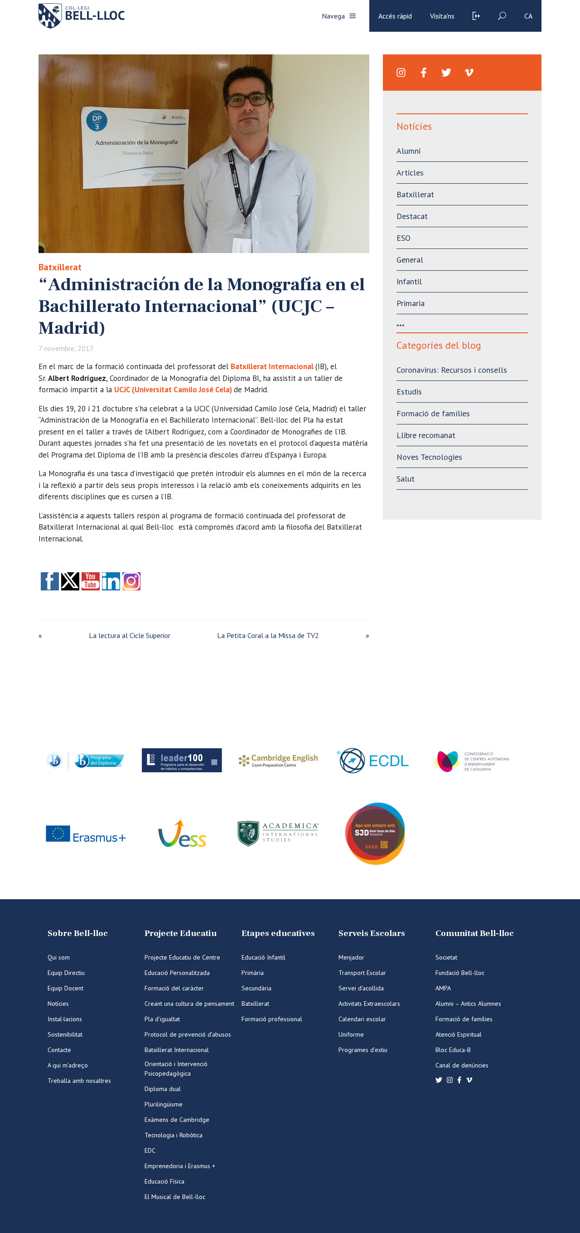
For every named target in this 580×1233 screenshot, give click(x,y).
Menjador (351, 957)
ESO (403, 238)
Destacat (412, 216)
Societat (446, 957)
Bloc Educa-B (453, 1050)
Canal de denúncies (461, 1065)
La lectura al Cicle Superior (129, 635)
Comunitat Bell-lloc (474, 933)
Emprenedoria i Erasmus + (180, 1166)
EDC (150, 1150)
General (409, 259)
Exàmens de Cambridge (177, 1120)
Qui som (59, 957)
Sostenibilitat (65, 1034)
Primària (253, 973)
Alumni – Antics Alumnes (468, 1003)
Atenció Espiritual (458, 1034)
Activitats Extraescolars (369, 1003)
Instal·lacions (65, 1019)
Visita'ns (442, 15)
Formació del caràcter (174, 988)
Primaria (410, 303)
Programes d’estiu (362, 1050)
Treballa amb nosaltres (79, 1081)
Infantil (409, 281)
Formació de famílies (433, 413)
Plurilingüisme (164, 1104)
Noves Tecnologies (429, 457)
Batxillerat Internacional (272, 366)
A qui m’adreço (68, 1065)
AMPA (443, 988)
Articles (410, 172)
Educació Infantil (263, 957)
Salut (405, 478)
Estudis (409, 391)
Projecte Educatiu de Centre (182, 957)
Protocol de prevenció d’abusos (188, 1034)
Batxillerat (60, 267)
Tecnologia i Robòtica (174, 1135)
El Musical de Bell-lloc (175, 1197)
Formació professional (272, 1019)
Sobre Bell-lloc (78, 933)
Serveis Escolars (371, 933)
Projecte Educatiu (181, 933)
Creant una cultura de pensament (189, 1003)
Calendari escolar (362, 1019)
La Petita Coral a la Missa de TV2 (268, 635)
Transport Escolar (362, 973)
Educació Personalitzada (177, 973)
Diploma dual (163, 1089)
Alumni (408, 151)
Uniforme (351, 1034)
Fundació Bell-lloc (459, 973)
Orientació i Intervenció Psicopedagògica (176, 1068)
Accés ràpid (395, 15)
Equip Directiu (66, 973)
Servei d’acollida (361, 988)
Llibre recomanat (425, 435)
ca (528, 15)
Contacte (59, 1050)
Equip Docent (65, 988)
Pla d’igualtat (162, 1019)
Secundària (256, 988)
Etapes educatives (278, 933)
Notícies (58, 1003)
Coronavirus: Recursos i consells (451, 370)
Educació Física (164, 1181)
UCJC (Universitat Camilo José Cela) (173, 390)
